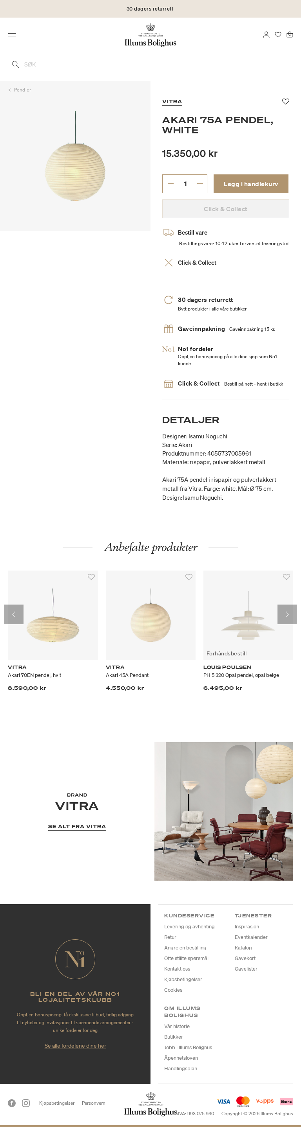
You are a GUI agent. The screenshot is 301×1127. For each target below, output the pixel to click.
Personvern (93, 1103)
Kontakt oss (177, 968)
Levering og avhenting (189, 926)
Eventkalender (251, 937)
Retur (170, 937)
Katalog (243, 947)
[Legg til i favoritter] (91, 577)
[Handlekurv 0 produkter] (289, 34)
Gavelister (246, 968)
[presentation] (14, 614)
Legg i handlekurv (251, 184)
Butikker (173, 1037)
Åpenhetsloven (181, 1058)
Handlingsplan (180, 1068)
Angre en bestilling (185, 947)
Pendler (22, 89)
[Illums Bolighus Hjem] (151, 34)
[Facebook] (12, 1103)
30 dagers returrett (150, 8)
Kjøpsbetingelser (56, 1103)
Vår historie (177, 1026)
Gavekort (245, 958)
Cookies (173, 990)
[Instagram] (26, 1103)
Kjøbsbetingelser (183, 979)
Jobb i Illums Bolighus (188, 1047)
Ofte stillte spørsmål (186, 958)
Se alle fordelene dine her (75, 1045)
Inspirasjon (247, 926)
